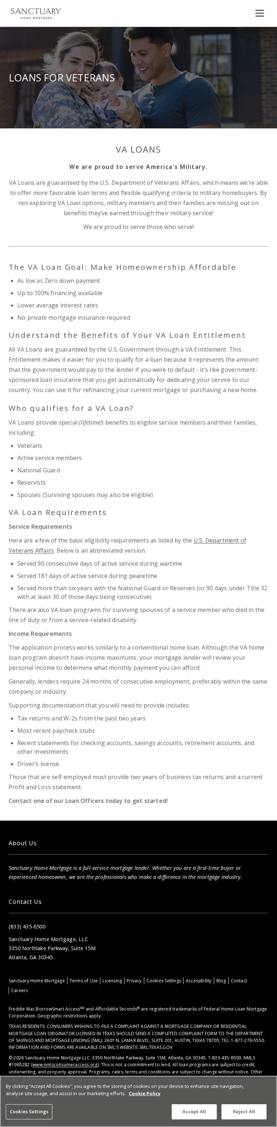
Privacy (134, 981)
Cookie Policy (145, 1093)
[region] (138, 1101)
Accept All (194, 1111)
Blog (221, 981)
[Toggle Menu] (259, 13)
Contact (239, 981)
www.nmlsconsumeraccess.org (64, 1065)
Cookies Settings (163, 981)
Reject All (244, 1111)
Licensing (112, 981)
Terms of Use (84, 981)
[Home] (36, 13)
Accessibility (199, 981)
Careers (19, 990)
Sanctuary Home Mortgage (37, 981)
